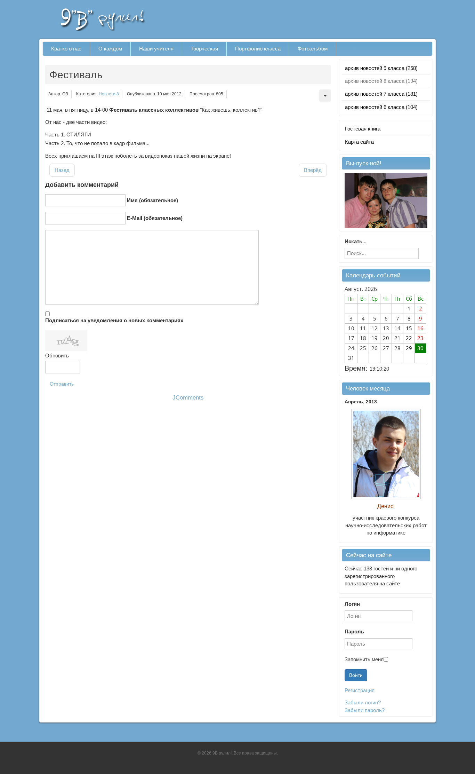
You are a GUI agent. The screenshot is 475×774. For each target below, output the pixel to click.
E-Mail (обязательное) (155, 218)
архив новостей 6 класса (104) (381, 107)
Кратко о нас (66, 49)
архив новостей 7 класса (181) (381, 94)
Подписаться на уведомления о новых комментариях (114, 320)
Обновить (57, 355)
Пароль (354, 631)
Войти (356, 675)
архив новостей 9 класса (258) (381, 68)
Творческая (204, 49)
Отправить (62, 384)
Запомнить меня (364, 659)
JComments (188, 397)
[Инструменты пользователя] (325, 95)
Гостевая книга (362, 129)
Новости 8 (109, 94)
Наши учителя (156, 49)
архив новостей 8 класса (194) (381, 81)
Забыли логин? (363, 702)
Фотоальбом (313, 49)
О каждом (110, 49)
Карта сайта (359, 142)
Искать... (356, 241)
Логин (352, 604)
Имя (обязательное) (152, 200)
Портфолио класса (258, 49)
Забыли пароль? (365, 710)
